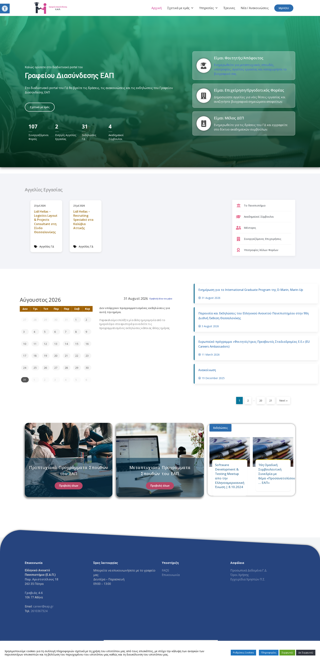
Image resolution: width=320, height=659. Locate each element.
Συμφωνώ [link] (287, 652)
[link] (5, 8)
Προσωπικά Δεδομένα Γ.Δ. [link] (248, 570)
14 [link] (66, 343)
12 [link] (45, 343)
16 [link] (87, 343)
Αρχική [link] (156, 8)
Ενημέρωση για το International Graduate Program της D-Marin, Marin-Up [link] (250, 290)
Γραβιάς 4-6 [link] (34, 593)
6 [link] (55, 331)
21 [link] (66, 355)
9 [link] (86, 331)
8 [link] (76, 331)
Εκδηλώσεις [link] (220, 428)
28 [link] (35, 319)
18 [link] (35, 355)
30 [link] (55, 319)
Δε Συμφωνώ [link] (305, 652)
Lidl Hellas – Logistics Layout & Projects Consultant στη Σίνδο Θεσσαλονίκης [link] (45, 221)
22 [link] (76, 355)
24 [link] (24, 367)
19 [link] (45, 355)
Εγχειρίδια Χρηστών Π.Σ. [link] (247, 579)
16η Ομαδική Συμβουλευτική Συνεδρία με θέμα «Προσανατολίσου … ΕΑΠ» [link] (276, 474)
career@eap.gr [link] (43, 606)
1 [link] (76, 319)
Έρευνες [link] (229, 8)
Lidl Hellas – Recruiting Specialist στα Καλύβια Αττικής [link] (83, 219)
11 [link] (35, 343)
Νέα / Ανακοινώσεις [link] (255, 8)
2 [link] (86, 319)
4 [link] (34, 331)
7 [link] (65, 331)
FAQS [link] (165, 570)
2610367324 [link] (39, 611)
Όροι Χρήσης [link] (239, 575)
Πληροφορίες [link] (268, 652)
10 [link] (24, 343)
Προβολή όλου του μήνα (160, 298)
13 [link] (55, 343)
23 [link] (87, 355)
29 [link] (45, 319)
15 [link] (76, 343)
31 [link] (66, 319)
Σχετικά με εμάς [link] (178, 8)
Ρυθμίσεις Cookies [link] (243, 652)
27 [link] (24, 319)
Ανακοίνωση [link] (207, 370)
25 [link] (35, 367)
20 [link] (55, 355)
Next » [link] (283, 400)
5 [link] (44, 331)
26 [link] (45, 367)
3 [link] (24, 331)
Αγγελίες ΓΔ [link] (46, 246)
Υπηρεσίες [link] (206, 8)
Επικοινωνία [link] (171, 575)
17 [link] (24, 355)
